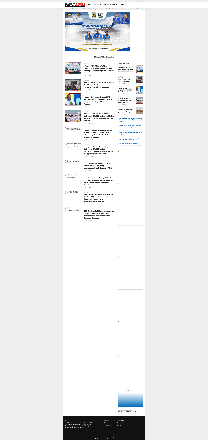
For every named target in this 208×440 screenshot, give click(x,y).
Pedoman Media (108, 423)
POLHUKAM (97, 5)
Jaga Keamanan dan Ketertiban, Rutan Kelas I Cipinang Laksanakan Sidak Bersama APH (98, 166)
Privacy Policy (120, 423)
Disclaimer (106, 420)
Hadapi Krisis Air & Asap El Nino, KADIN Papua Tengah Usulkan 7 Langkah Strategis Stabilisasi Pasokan (76, 9)
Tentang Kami (120, 420)
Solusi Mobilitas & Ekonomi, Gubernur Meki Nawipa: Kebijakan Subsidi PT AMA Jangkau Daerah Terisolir (134, 9)
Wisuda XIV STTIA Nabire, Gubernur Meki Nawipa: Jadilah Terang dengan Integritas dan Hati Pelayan (125, 69)
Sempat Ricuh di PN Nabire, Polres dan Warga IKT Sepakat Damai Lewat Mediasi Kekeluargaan (99, 85)
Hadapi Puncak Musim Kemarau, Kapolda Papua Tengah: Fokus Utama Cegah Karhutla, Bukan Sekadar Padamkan (125, 111)
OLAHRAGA (115, 5)
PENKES (90, 5)
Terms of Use (107, 425)
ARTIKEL (123, 5)
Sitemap (119, 425)
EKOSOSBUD (107, 5)
